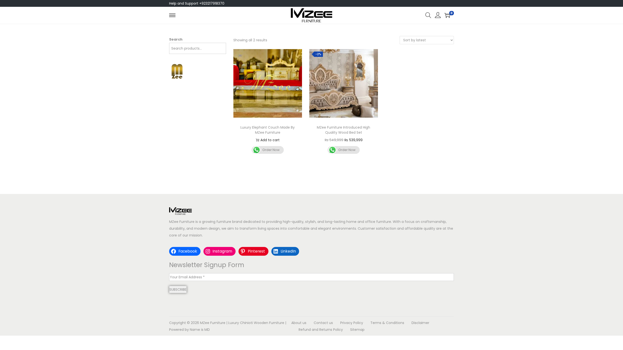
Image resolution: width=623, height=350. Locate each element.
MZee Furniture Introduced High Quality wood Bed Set (343, 130)
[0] (447, 15)
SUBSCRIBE (177, 289)
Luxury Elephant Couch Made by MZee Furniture (267, 130)
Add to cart (270, 140)
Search (176, 39)
